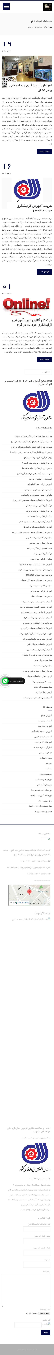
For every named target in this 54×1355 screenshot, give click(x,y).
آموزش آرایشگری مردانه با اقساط (38, 527)
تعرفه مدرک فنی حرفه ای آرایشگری (37, 655)
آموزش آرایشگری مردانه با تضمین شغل (35, 522)
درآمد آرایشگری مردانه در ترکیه (39, 511)
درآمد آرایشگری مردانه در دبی (39, 516)
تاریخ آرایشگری (45, 758)
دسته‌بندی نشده (45, 774)
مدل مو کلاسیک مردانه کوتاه (40, 586)
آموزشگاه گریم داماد (43, 742)
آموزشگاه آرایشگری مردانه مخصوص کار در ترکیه (31, 500)
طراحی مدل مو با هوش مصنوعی (38, 490)
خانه (50, 27)
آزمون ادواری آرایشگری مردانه (39, 676)
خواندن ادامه (44, 151)
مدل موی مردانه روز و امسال (40, 806)
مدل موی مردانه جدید (43, 660)
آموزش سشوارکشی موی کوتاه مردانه (36, 602)
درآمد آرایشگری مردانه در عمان (39, 506)
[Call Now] (5, 681)
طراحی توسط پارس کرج (27, 1349)
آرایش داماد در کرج (44, 692)
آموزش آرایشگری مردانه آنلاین (39, 644)
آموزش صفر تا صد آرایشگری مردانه (37, 639)
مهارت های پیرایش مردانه (41, 682)
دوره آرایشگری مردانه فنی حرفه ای (37, 671)
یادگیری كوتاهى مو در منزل (41, 559)
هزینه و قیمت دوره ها (43, 811)
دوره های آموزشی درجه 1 (41, 790)
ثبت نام (49, 763)
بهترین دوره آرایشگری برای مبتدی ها (37, 468)
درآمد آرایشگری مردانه (42, 554)
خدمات (49, 769)
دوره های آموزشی (44, 785)
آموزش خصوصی (45, 726)
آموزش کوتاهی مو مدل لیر (41, 591)
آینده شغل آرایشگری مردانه (40, 479)
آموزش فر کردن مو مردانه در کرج (38, 618)
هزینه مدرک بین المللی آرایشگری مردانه (35, 634)
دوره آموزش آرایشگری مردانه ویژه (37, 623)
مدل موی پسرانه (45, 801)
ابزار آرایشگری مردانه (43, 747)
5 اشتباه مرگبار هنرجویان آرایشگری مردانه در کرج (31, 442)
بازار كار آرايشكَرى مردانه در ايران (38, 458)
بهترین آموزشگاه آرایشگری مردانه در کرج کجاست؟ (31, 452)
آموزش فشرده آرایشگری (41, 731)
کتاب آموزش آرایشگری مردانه (39, 548)
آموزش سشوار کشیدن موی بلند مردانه (36, 607)
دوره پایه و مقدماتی (44, 779)
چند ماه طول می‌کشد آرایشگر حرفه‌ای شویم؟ (33, 436)
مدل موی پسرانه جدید (43, 666)
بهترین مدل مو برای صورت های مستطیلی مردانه (32, 532)
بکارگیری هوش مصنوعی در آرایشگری (36, 495)
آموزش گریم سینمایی (43, 737)
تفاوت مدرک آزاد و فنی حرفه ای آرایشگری (34, 474)
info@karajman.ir (42, 874)
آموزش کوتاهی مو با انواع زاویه (39, 484)
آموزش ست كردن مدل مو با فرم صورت (35, 564)
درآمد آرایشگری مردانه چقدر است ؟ (37, 463)
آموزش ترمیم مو (45, 721)
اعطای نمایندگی (45, 753)
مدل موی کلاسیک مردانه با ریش (39, 538)
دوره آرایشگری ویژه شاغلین (40, 543)
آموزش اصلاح (46, 715)
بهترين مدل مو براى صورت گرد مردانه (36, 580)
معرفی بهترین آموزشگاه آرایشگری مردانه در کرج (31, 447)
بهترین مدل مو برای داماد (41, 596)
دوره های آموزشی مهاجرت (41, 795)
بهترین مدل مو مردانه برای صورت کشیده (35, 570)
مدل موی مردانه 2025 (43, 687)
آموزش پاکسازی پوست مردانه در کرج (36, 612)
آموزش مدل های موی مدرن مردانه (37, 698)
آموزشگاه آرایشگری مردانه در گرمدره (36, 628)
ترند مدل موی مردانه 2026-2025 (39, 575)
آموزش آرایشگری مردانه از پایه (39, 650)
